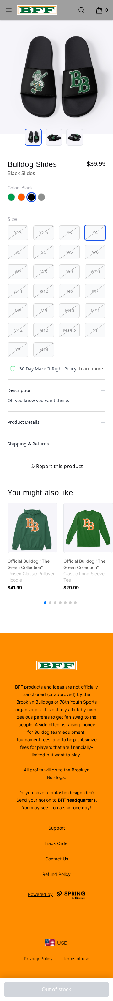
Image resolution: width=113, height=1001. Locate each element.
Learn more (91, 369)
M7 (95, 291)
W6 (95, 252)
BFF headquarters (77, 800)
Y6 (43, 252)
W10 (95, 271)
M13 (43, 330)
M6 (69, 291)
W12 (43, 291)
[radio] (18, 232)
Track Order (56, 843)
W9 (69, 271)
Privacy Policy (38, 958)
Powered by (40, 894)
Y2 (17, 349)
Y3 (69, 232)
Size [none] (12, 219)
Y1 (95, 330)
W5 (69, 252)
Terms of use (76, 958)
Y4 (95, 232)
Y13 (18, 232)
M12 (18, 330)
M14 (43, 349)
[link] (32, 528)
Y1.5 (43, 232)
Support (56, 828)
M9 (43, 310)
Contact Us (56, 858)
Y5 (17, 252)
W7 (18, 271)
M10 (69, 310)
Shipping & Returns (28, 444)
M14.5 (69, 330)
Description (20, 390)
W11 (18, 291)
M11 (95, 310)
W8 (43, 271)
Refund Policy (56, 874)
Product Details (24, 422)
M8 (18, 310)
